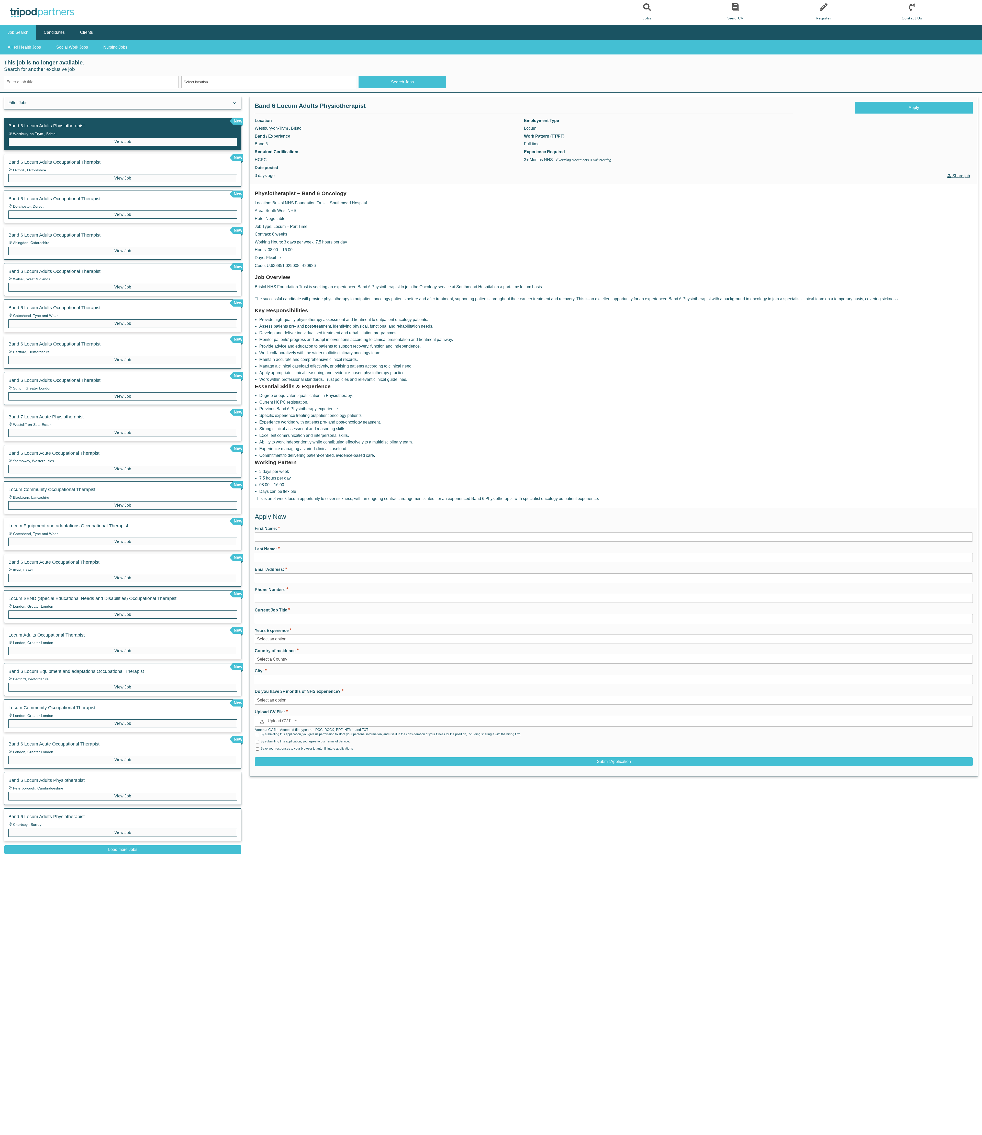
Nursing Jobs (115, 47)
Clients (86, 32)
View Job (122, 141)
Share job (960, 176)
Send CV (735, 18)
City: (260, 671)
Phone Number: (270, 589)
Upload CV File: (270, 712)
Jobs (647, 18)
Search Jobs (402, 82)
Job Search (18, 32)
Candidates (54, 32)
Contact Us (912, 18)
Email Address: (270, 569)
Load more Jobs (122, 849)
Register (823, 18)
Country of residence (276, 651)
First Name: (266, 528)
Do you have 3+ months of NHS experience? (298, 691)
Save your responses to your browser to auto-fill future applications (307, 748)
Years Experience (272, 630)
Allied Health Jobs (24, 47)
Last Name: (266, 549)
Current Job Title (271, 610)
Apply (914, 107)
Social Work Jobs (72, 47)
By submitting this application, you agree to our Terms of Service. (305, 741)
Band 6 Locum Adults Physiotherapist (310, 105)
